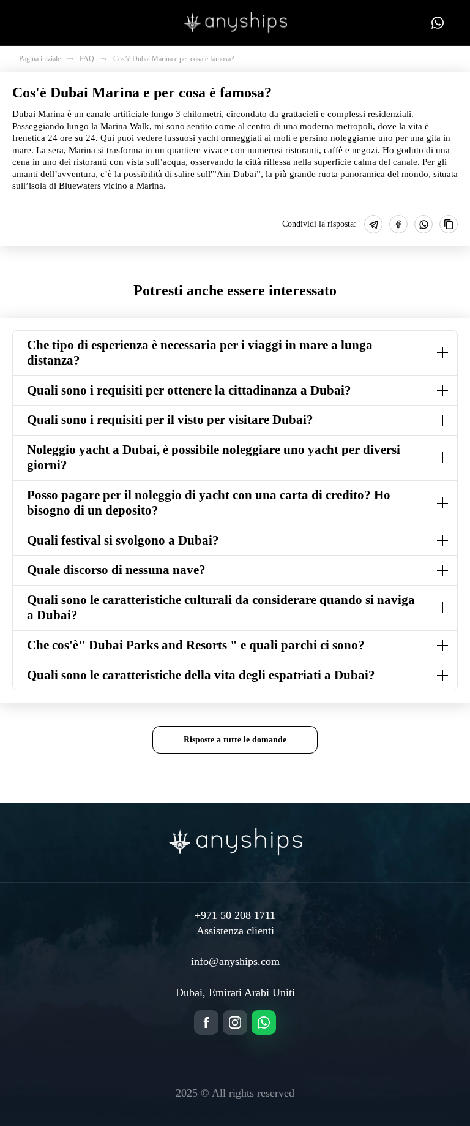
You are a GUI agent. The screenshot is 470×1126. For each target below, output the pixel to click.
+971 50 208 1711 (235, 915)
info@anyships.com (235, 961)
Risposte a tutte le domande (235, 739)
